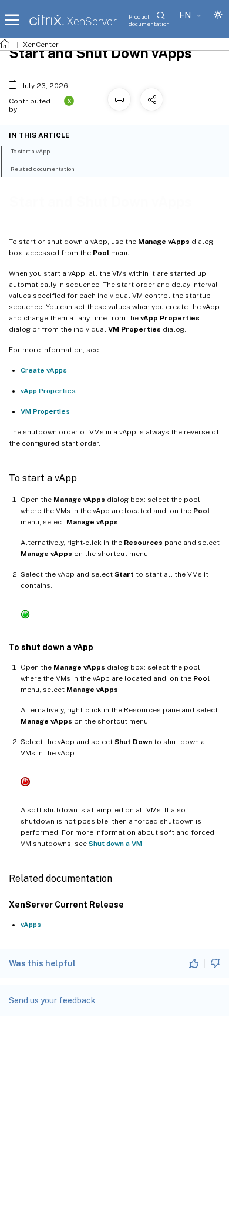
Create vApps (44, 370)
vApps (31, 925)
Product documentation (149, 20)
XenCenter (41, 45)
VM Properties (45, 411)
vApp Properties (48, 391)
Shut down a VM (115, 843)
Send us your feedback (52, 1000)
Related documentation (43, 168)
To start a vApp (30, 151)
